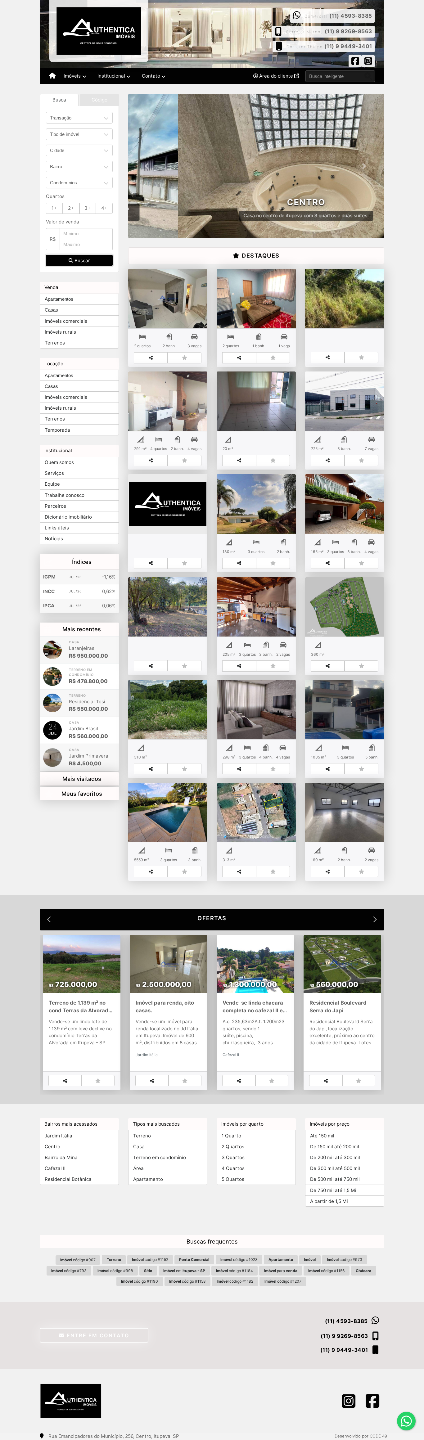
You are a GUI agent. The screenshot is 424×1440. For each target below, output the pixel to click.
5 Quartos (233, 1179)
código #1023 (239, 1260)
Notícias (54, 539)
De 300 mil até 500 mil (335, 1169)
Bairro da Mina (61, 1157)
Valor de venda (62, 222)
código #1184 (234, 1270)
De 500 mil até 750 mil (335, 1179)
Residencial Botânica (68, 1179)
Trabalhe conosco (64, 495)
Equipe (52, 484)
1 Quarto (231, 1136)
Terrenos (55, 343)
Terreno (142, 1136)
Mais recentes (81, 629)
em (184, 1270)
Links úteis (57, 528)
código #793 (69, 1270)
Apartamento (148, 1179)
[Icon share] (355, 62)
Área (138, 1169)
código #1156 (326, 1270)
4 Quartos (233, 1169)
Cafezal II (55, 1169)
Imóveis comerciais (66, 321)
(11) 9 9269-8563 (348, 31)
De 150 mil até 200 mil (334, 1147)
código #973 (344, 1260)
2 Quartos (233, 1147)
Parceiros (55, 506)
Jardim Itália (58, 1136)
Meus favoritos (81, 793)
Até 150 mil (322, 1136)
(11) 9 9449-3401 (348, 46)
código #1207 (282, 1281)
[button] (147, 166)
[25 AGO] (52, 650)
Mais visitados (81, 778)
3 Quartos (233, 1157)
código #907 (78, 1260)
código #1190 (139, 1281)
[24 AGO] (52, 676)
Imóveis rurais (60, 332)
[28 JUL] (52, 703)
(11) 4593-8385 (350, 16)
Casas (51, 310)
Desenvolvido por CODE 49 (361, 1436)
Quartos (55, 196)
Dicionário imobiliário (68, 517)
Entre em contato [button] (97, 1335)
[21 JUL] (52, 757)
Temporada (57, 430)
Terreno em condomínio (159, 1157)
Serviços (54, 473)
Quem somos (59, 462)
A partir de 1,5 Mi (329, 1201)
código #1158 (187, 1281)
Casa (139, 1147)
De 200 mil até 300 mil (335, 1157)
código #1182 (235, 1281)
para (280, 1270)
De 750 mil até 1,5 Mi (333, 1190)
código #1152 (150, 1260)
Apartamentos (59, 299)
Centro (52, 1147)
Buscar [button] (81, 260)
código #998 (115, 1270)
